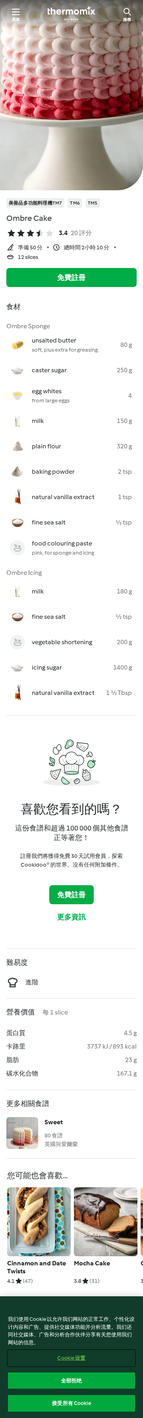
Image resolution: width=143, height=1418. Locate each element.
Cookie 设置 (71, 1358)
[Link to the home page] (71, 14)
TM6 (75, 203)
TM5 (93, 203)
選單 (16, 19)
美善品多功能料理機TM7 (35, 203)
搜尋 (127, 19)
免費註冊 (71, 277)
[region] (71, 1357)
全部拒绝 (71, 1381)
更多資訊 (71, 917)
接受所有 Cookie (71, 1403)
